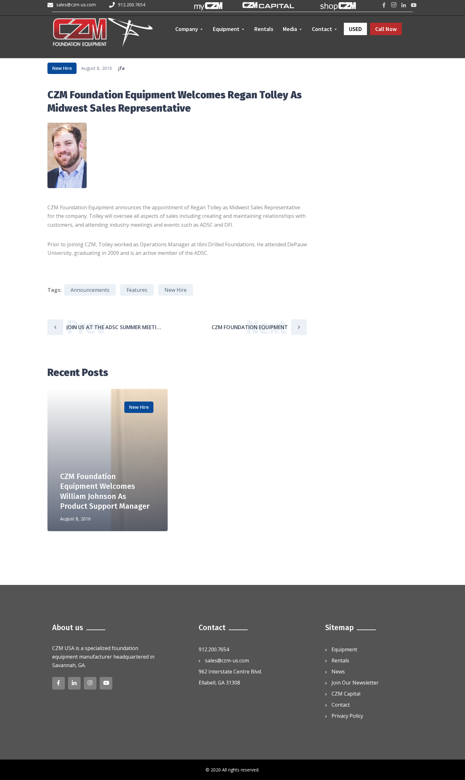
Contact (341, 704)
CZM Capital (346, 693)
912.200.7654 (131, 5)
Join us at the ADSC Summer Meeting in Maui (115, 327)
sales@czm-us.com (76, 5)
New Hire (62, 68)
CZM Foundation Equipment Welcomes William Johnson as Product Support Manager (247, 327)
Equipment (344, 649)
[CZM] (103, 33)
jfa (121, 68)
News (338, 671)
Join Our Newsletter (355, 682)
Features (137, 289)
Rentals (340, 660)
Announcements (90, 289)
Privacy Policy (347, 715)
